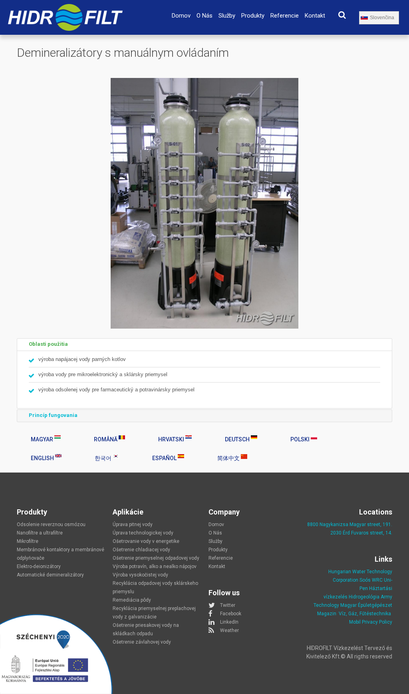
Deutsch (238, 439)
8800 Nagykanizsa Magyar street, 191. (349, 524)
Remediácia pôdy (132, 600)
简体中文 (229, 458)
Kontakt (315, 15)
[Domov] (65, 9)
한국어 (104, 458)
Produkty (252, 15)
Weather (229, 630)
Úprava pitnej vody (133, 524)
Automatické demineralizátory (50, 575)
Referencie (284, 15)
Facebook (230, 613)
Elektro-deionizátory (39, 566)
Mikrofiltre (27, 541)
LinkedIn (229, 622)
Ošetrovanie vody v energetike (146, 541)
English (43, 458)
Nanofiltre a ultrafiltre (40, 533)
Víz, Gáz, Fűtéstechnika (365, 613)
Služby (226, 15)
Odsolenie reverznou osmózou (51, 524)
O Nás (204, 15)
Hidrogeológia (364, 597)
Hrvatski (171, 439)
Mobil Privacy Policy (370, 622)
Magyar (42, 439)
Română (106, 439)
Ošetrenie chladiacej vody (141, 549)
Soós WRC (371, 580)
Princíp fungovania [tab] (53, 415)
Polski (300, 439)
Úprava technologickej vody (143, 533)
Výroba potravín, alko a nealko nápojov (155, 566)
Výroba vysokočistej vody (140, 575)
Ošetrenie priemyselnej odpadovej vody (156, 558)
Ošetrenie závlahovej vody (142, 642)
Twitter (227, 605)
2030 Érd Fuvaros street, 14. (361, 533)
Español (165, 458)
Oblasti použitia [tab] (48, 344)
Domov (181, 15)
